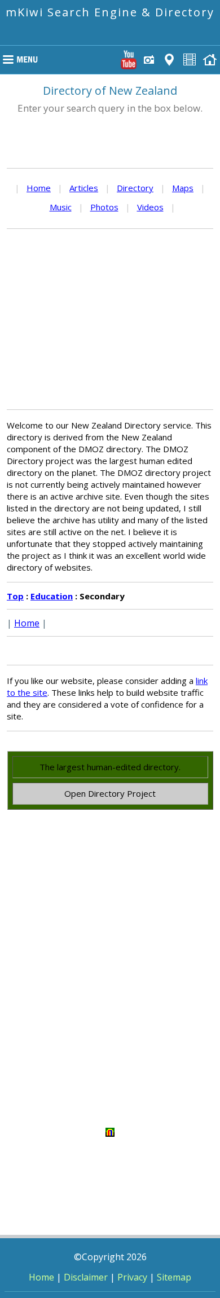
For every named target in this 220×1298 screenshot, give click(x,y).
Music (61, 207)
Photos (104, 207)
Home (39, 187)
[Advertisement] (110, 319)
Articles (83, 187)
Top (15, 596)
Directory (135, 187)
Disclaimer (86, 1277)
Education (51, 596)
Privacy (132, 1277)
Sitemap (174, 1277)
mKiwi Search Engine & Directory (110, 12)
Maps (182, 187)
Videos (150, 207)
